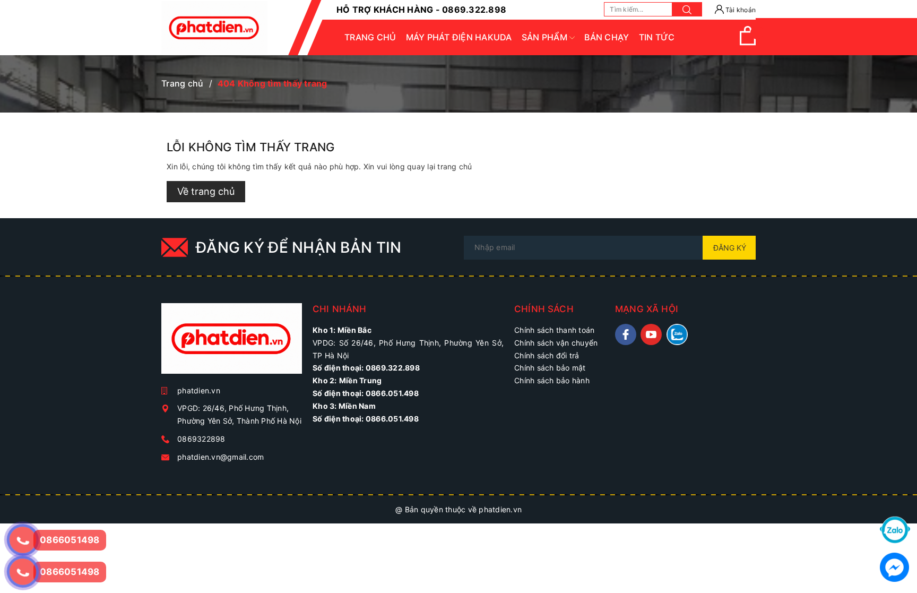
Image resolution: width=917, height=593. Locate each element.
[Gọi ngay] (22, 540)
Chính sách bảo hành (552, 380)
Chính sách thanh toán (554, 329)
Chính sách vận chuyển (556, 342)
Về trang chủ (206, 191)
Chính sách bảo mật (550, 367)
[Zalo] (895, 529)
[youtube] (651, 334)
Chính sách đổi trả (546, 355)
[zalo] (677, 334)
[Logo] (214, 27)
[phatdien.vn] (231, 342)
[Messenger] (894, 566)
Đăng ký (729, 247)
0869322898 (201, 438)
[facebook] (625, 334)
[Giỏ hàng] (748, 42)
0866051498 (70, 571)
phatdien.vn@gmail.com (220, 456)
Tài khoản (740, 10)
